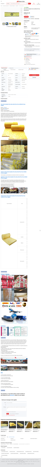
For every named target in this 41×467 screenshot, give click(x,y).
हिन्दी (35, 461)
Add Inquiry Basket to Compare (12, 26)
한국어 (31, 461)
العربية (29, 461)
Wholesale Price (24, 459)
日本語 (34, 461)
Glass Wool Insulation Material (14, 453)
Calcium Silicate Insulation (33, 438)
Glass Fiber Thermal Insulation (5, 453)
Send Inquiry (26, 16)
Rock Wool (12, 438)
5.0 (31, 69)
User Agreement (25, 463)
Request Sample (37, 18)
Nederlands (26, 461)
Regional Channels (32, 459)
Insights (22, 460)
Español (9, 461)
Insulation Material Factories (20, 451)
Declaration (29, 463)
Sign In (25, 64)
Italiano (21, 461)
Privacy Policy (32, 463)
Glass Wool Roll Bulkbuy (4, 455)
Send (7, 413)
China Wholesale (20, 459)
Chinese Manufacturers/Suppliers (13, 459)
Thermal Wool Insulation (23, 453)
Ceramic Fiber (2, 438)
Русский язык (17, 461)
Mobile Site (19, 460)
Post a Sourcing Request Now (10, 415)
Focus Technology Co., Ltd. (15, 463)
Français (15, 461)
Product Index (36, 459)
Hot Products (3, 459)
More (1, 456)
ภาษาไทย (38, 461)
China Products (7, 459)
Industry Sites (28, 459)
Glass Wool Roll (3, 447)
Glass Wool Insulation (16, 447)
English (6, 461)
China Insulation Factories (4, 451)
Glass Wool (21, 438)
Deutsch (24, 461)
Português (12, 461)
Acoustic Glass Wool (9, 447)
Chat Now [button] (32, 16)
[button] (24, 69)
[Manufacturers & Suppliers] (20, 1)
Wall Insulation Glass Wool (31, 453)
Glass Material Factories (28, 451)
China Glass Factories (12, 451)
